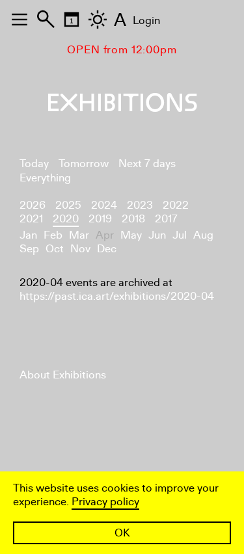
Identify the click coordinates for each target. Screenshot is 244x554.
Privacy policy (105, 501)
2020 (66, 219)
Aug (203, 235)
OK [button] (122, 533)
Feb (53, 235)
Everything (45, 178)
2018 (133, 219)
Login (146, 20)
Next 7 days (147, 163)
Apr (105, 235)
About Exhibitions (63, 375)
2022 (176, 205)
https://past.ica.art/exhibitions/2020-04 (117, 296)
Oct (55, 249)
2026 (33, 205)
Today (34, 163)
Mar (79, 235)
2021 (31, 219)
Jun (157, 235)
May (131, 235)
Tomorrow (84, 163)
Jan (28, 235)
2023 (140, 205)
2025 (68, 205)
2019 (100, 219)
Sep (29, 249)
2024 (104, 205)
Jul (179, 235)
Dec (106, 249)
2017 (166, 219)
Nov (80, 249)
